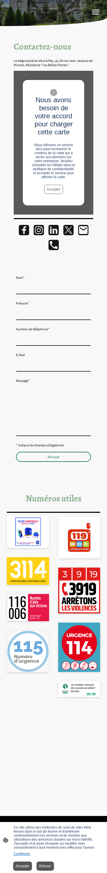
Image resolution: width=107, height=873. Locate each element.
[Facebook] (24, 230)
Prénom (22, 303)
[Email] (83, 230)
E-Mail (20, 355)
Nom (20, 277)
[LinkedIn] (54, 230)
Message (23, 380)
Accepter (53, 189)
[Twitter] (68, 230)
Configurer (22, 854)
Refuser (45, 866)
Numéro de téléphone (32, 329)
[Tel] (54, 245)
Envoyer (54, 457)
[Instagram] (39, 230)
